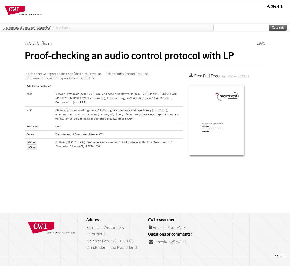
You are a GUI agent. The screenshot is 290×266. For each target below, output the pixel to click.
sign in (276, 6)
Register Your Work (168, 227)
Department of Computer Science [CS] (27, 27)
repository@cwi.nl (169, 242)
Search (279, 27)
